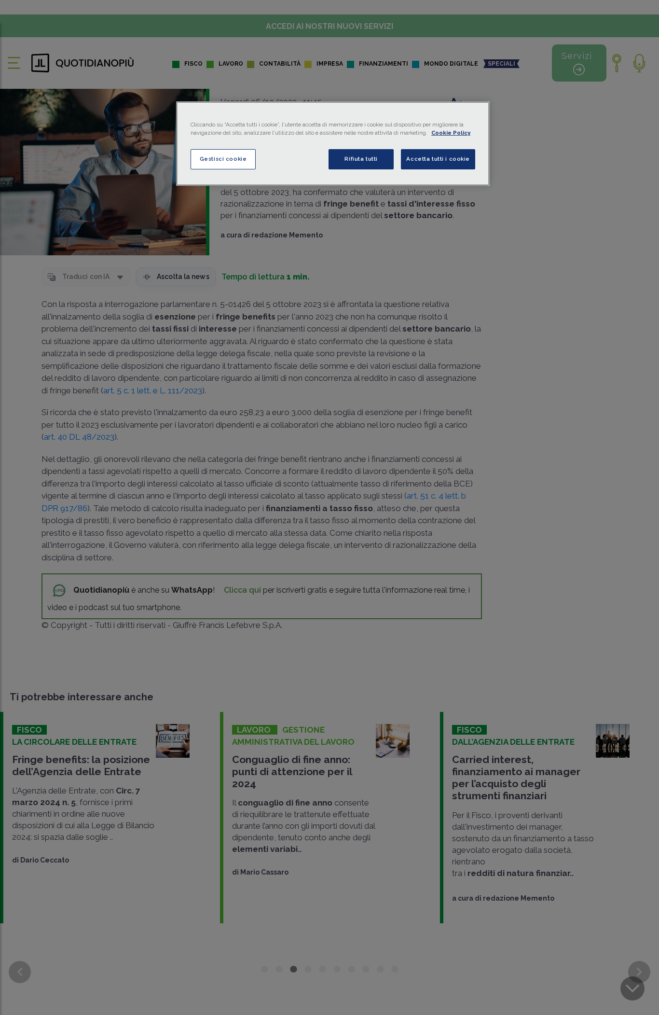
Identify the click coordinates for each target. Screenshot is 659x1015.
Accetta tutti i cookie (438, 158)
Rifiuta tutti (360, 158)
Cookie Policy (450, 132)
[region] (333, 143)
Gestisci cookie (223, 158)
